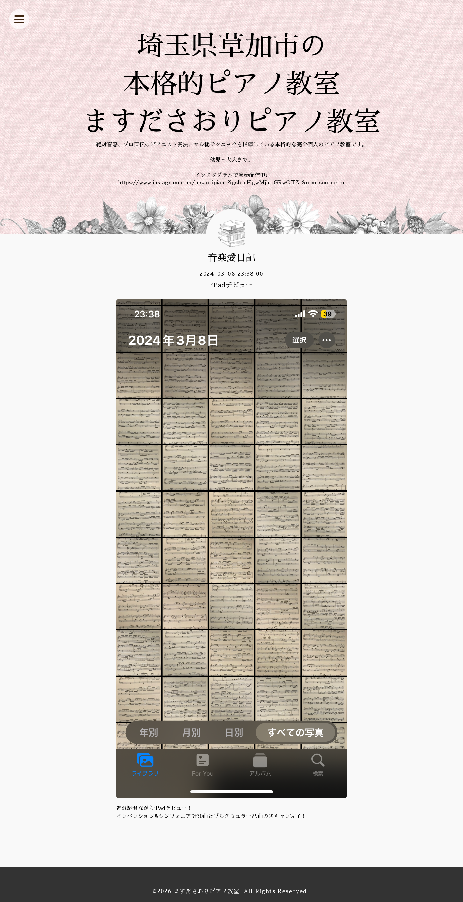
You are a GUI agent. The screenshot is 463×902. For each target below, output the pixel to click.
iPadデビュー (232, 285)
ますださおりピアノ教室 (207, 891)
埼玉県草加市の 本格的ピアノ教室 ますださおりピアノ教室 (231, 84)
